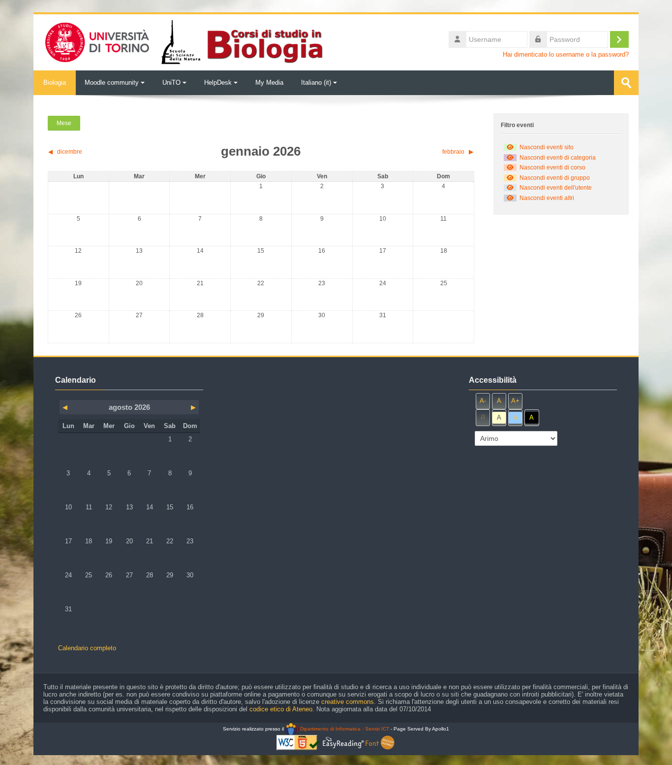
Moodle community (112, 82)
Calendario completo (87, 648)
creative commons (347, 701)
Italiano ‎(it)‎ (316, 82)
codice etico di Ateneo (280, 709)
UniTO (171, 82)
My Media (269, 82)
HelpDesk (218, 82)
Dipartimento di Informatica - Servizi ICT (344, 729)
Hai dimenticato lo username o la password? (566, 54)
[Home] (183, 41)
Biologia (54, 82)
